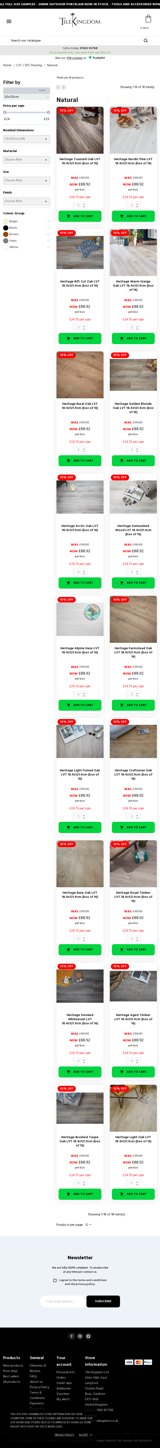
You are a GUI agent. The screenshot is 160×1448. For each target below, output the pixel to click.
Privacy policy (64, 1435)
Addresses (63, 1388)
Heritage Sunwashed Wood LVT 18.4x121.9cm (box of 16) (133, 530)
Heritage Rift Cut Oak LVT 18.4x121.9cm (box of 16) (80, 283)
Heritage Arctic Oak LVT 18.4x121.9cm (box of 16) (79, 528)
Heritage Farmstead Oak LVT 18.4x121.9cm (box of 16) (133, 652)
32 (88, 1225)
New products (13, 1365)
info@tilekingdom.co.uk (101, 1421)
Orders (61, 1378)
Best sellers (11, 1376)
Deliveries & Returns (38, 1368)
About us (36, 1382)
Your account (64, 1361)
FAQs (33, 1376)
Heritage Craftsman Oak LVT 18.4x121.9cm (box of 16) (133, 775)
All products (11, 1382)
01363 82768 (89, 48)
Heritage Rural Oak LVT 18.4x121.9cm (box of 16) (80, 406)
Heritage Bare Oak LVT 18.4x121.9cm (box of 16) (80, 895)
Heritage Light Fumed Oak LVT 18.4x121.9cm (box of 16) (80, 775)
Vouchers (63, 1394)
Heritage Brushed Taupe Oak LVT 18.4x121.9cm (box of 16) (80, 1141)
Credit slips (64, 1383)
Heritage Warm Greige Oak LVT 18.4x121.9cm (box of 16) (133, 286)
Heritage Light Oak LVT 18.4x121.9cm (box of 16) (133, 1139)
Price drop (10, 1371)
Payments (37, 1403)
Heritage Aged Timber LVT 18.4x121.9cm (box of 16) (133, 1019)
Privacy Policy (39, 1387)
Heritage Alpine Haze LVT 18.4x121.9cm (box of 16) (79, 650)
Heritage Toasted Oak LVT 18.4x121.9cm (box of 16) (80, 161)
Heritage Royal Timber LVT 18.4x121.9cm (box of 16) (133, 897)
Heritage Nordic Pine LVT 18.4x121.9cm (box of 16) (133, 161)
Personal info (65, 1372)
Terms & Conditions (37, 1395)
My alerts (63, 1399)
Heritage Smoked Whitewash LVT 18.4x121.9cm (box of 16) (80, 1019)
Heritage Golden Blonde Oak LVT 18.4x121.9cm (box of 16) (133, 408)
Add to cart (80, 216)
